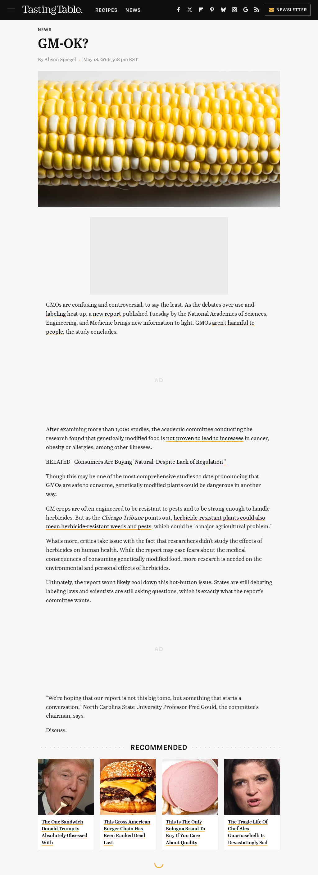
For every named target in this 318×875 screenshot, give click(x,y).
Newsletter (291, 9)
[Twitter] (190, 11)
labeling (56, 313)
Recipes (106, 9)
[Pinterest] (212, 11)
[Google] (246, 11)
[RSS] (257, 11)
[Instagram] (234, 11)
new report (107, 313)
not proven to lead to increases (204, 438)
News (133, 9)
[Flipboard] (201, 11)
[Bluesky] (223, 11)
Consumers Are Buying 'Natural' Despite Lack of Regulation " (150, 461)
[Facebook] (178, 11)
